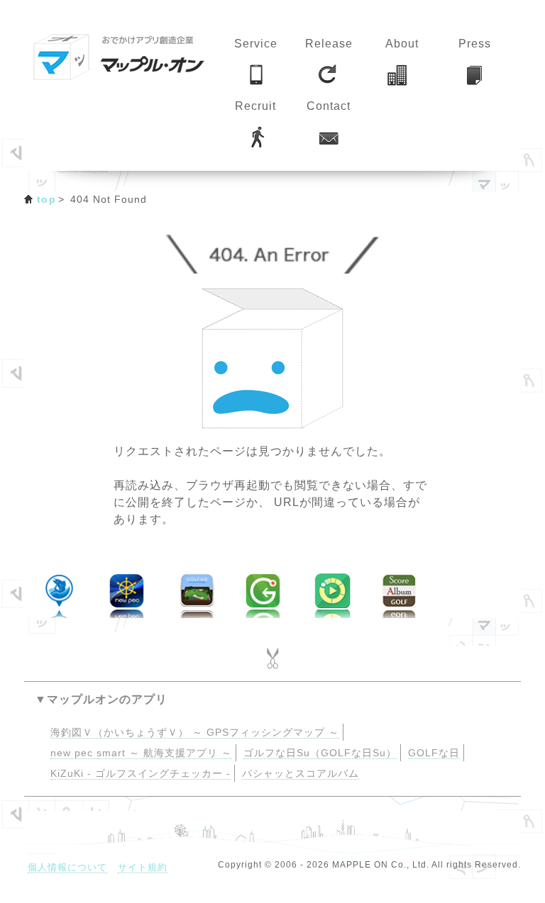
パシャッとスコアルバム (300, 773)
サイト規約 (142, 867)
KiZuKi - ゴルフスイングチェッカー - (140, 773)
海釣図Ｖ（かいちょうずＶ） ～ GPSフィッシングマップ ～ (194, 732)
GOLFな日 (434, 753)
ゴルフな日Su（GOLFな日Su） (320, 753)
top (46, 199)
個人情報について (67, 867)
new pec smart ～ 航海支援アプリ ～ (141, 753)
